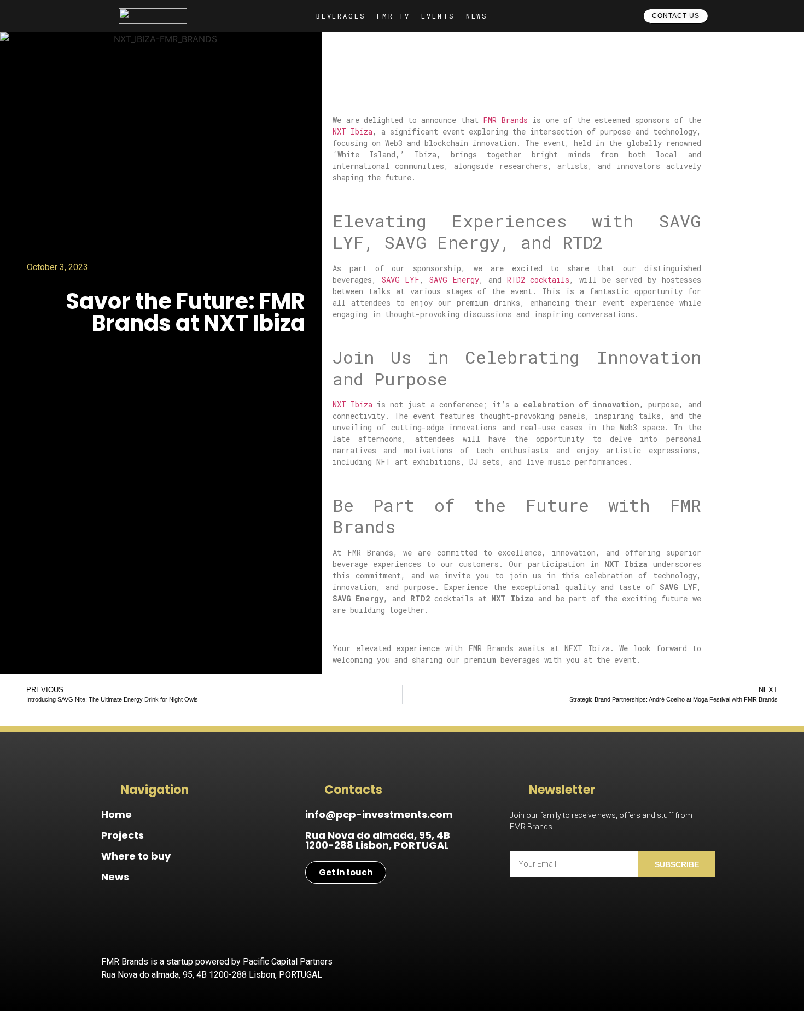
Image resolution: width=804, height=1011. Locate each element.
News (115, 877)
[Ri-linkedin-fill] (689, 969)
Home (116, 814)
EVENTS (438, 15)
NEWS (477, 15)
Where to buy (136, 856)
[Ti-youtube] (659, 969)
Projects (122, 835)
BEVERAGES (341, 15)
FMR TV (393, 15)
